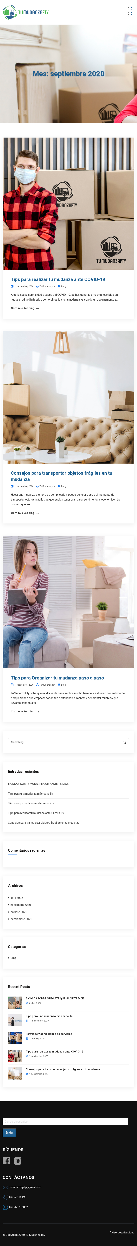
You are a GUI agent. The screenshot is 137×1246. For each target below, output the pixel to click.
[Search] (124, 742)
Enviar (9, 1132)
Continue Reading (22, 308)
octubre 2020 (19, 912)
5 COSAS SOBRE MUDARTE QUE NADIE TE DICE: (38, 783)
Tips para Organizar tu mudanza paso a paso (57, 678)
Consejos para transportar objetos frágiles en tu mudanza (43, 822)
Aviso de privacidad (122, 1232)
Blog (63, 286)
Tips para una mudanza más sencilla (30, 793)
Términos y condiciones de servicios (31, 803)
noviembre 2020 (21, 905)
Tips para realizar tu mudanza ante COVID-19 (58, 279)
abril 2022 (17, 898)
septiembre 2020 (21, 919)
